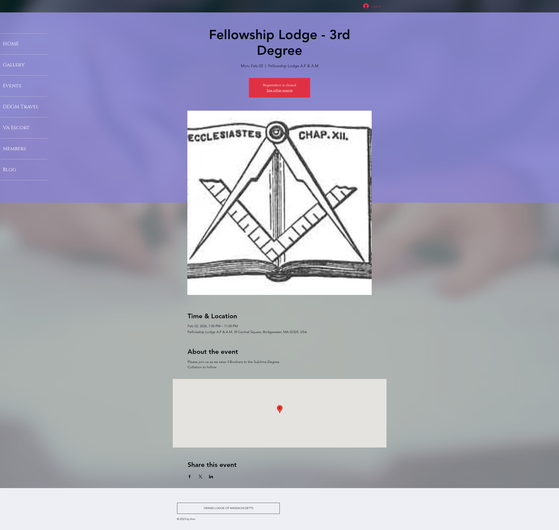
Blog (9, 169)
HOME (11, 44)
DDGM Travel (21, 106)
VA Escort (16, 127)
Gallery (13, 65)
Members (14, 148)
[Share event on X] (200, 476)
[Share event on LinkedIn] (211, 476)
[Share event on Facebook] (190, 476)
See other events (280, 90)
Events (12, 86)
